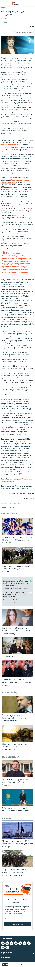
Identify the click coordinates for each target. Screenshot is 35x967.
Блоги (3, 8)
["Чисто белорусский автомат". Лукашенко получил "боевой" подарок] (17, 555)
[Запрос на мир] (17, 645)
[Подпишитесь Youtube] (16, 943)
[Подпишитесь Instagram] (24, 943)
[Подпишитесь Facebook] (7, 943)
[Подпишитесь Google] (3, 943)
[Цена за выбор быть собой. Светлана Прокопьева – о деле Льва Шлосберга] (17, 617)
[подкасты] (13, 964)
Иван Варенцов (6, 19)
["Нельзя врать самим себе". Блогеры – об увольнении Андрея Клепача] (17, 704)
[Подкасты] (3, 947)
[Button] (13, 27)
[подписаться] (7, 947)
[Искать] (30, 964)
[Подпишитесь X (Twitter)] (11, 943)
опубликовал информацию (11, 145)
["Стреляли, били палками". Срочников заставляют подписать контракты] (17, 858)
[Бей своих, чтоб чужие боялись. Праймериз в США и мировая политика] (17, 526)
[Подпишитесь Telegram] (20, 943)
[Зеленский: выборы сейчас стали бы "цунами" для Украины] (17, 768)
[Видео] (22, 964)
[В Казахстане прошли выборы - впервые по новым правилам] (17, 797)
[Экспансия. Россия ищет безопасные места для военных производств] (17, 668)
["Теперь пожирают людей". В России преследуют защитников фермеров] (17, 830)
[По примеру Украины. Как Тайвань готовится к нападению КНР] (17, 733)
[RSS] (29, 943)
